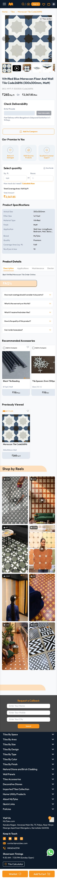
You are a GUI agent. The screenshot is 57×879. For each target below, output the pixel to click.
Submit (28, 726)
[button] (28, 38)
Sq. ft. (6, 173)
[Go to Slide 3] (27, 68)
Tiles (13, 11)
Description (8, 268)
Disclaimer (52, 268)
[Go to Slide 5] (47, 68)
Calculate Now (28, 183)
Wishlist (13, 874)
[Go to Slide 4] (37, 68)
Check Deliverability (44, 113)
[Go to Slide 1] (6, 68)
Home (5, 11)
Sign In (35, 4)
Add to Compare (11, 348)
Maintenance (38, 268)
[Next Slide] (53, 38)
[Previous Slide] (4, 38)
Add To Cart (40, 874)
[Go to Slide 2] (16, 68)
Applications (22, 268)
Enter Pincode (9, 109)
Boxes (33, 173)
